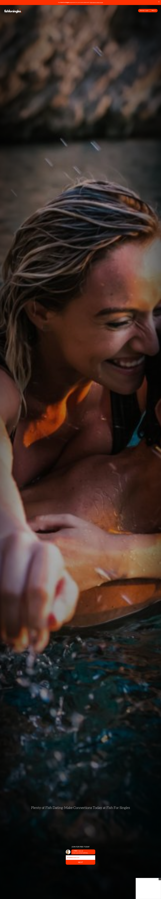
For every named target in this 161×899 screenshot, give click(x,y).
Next (80, 862)
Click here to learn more (96, 2)
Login (144, 10)
